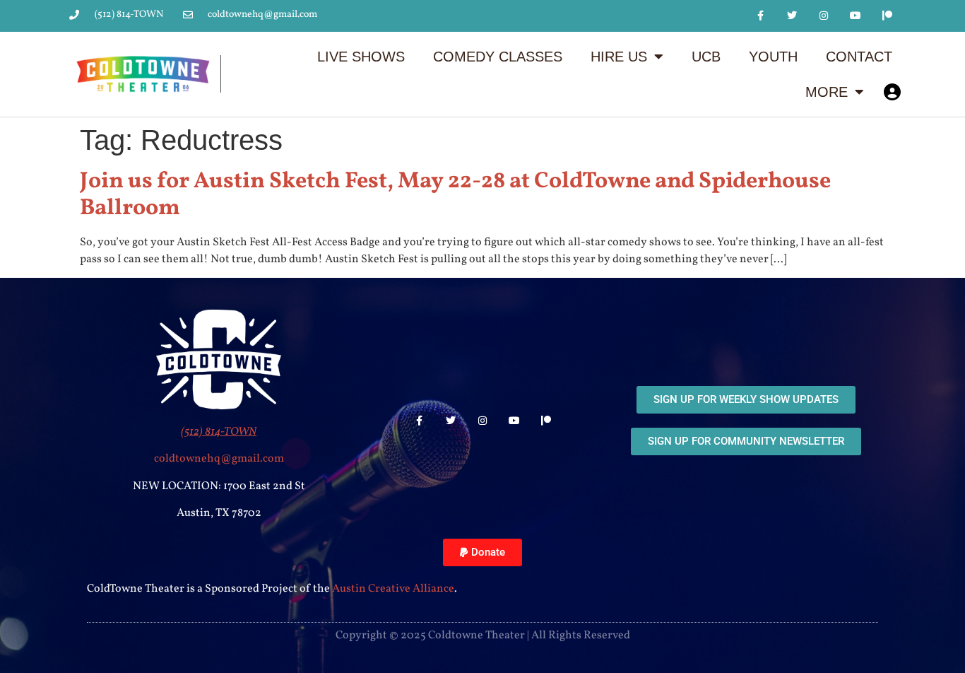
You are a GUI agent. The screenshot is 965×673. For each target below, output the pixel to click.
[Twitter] (792, 16)
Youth (773, 56)
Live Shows (361, 56)
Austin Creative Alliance (393, 589)
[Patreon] (887, 16)
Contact (859, 56)
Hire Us (619, 56)
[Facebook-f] (760, 16)
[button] (482, 552)
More (826, 92)
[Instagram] (824, 16)
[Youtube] (855, 16)
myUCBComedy (892, 92)
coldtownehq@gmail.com (219, 459)
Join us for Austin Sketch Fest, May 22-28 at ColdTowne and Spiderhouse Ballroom (455, 195)
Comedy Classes (497, 56)
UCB (706, 56)
